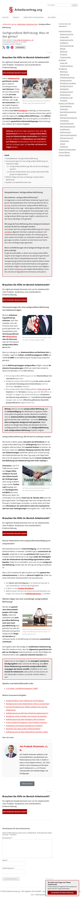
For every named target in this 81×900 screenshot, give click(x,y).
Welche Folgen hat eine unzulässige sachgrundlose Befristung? (25, 178)
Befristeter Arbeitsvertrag (27, 24)
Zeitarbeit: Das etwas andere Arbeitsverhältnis (23, 729)
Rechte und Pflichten (66, 103)
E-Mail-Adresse (8, 868)
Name (5, 860)
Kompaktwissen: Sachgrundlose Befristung (22, 158)
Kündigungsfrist (66, 80)
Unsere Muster (64, 152)
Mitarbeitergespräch (67, 126)
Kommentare (20, 47)
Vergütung (64, 147)
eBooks (16, 17)
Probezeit (63, 54)
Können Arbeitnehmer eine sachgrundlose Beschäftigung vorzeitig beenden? (29, 173)
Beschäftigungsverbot (68, 112)
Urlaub (62, 144)
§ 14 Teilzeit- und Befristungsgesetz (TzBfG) (22, 688)
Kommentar (7, 838)
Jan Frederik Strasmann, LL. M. (24, 40)
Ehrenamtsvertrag (67, 46)
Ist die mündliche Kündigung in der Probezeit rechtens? (26, 722)
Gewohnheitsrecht (67, 123)
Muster (5, 17)
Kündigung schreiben (68, 83)
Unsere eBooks (64, 155)
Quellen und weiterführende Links (18, 182)
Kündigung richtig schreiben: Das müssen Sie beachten (26, 716)
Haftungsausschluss (42, 894)
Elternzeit (63, 115)
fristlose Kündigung (26, 588)
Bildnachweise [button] (27, 784)
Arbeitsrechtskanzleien (33, 17)
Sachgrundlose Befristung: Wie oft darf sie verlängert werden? (29, 167)
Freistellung (64, 121)
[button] (3, 47)
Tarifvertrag (19, 269)
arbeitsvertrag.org (9, 24)
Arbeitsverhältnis (65, 31)
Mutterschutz (11, 336)
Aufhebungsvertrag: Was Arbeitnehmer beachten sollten (27, 732)
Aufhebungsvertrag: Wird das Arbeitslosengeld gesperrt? (27, 713)
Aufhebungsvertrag (33, 594)
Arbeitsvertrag (13, 78)
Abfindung (64, 72)
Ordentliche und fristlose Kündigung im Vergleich (24, 726)
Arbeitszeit (64, 109)
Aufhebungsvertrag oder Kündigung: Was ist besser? (25, 719)
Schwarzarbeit (65, 57)
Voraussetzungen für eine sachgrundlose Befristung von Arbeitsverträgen (27, 162)
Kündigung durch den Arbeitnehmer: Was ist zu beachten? (27, 704)
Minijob (62, 49)
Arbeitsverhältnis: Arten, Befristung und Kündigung (25, 701)
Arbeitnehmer (42, 389)
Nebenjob (63, 51)
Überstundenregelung (68, 135)
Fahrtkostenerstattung (68, 118)
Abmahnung (64, 74)
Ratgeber (52, 17)
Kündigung (22, 110)
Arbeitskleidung (66, 106)
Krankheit (62, 60)
